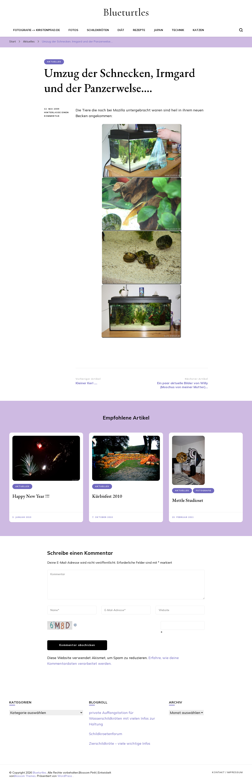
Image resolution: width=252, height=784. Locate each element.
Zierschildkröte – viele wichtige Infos (119, 743)
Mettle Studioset (187, 500)
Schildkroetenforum (105, 733)
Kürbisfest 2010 (107, 496)
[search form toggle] (241, 30)
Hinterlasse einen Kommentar (57, 114)
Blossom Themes (25, 776)
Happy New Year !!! (30, 496)
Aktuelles (54, 61)
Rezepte (139, 30)
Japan (158, 30)
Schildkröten (98, 30)
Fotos (73, 30)
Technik (178, 30)
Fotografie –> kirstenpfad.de (36, 30)
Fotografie (203, 490)
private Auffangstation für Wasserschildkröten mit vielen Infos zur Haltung (122, 718)
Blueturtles (126, 12)
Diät (121, 30)
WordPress (64, 776)
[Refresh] (75, 624)
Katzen (198, 30)
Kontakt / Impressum (227, 772)
